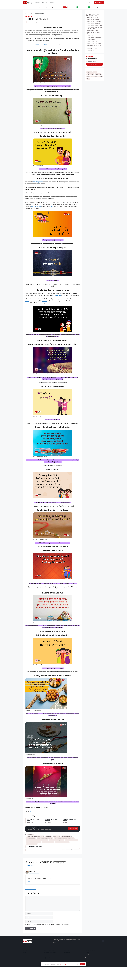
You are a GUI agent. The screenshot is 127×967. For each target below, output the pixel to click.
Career (100, 76)
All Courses (46, 956)
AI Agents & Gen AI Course (58, 7)
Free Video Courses (89, 956)
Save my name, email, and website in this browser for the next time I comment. (48, 924)
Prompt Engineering (97, 7)
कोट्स (65, 202)
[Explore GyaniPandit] (92, 2)
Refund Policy (25, 960)
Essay (88, 78)
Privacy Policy (25, 958)
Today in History (90, 74)
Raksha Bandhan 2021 (30, 838)
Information (89, 76)
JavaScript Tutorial (89, 954)
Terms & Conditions (27, 956)
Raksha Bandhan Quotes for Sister (33, 841)
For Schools (66, 954)
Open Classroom (67, 950)
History (94, 72)
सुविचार (45, 44)
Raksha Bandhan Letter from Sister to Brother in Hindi (37, 840)
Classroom (44, 2)
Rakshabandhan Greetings (31, 843)
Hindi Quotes (31, 13)
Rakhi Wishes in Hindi (91, 50)
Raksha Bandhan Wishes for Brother (95, 43)
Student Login (67, 952)
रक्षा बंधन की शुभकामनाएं (36, 206)
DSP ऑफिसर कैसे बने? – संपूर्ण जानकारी (35, 846)
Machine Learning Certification (50, 952)
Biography (89, 72)
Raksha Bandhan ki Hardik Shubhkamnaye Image (64, 838)
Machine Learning (36, 7)
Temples (95, 76)
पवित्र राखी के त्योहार (56, 295)
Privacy (92, 965)
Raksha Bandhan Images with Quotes (44, 838)
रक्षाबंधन (37, 44)
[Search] (89, 2)
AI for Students (73, 7)
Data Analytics (45, 7)
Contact (24, 952)
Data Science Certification (49, 950)
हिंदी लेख (86, 958)
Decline (76, 964)
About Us (25, 950)
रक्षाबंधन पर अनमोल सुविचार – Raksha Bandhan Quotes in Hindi (92, 15)
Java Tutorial (87, 952)
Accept (82, 964)
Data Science (26, 7)
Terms (96, 965)
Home (26, 13)
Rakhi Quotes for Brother (92, 30)
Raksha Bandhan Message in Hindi (57, 840)
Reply (29, 881)
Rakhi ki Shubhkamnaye (92, 48)
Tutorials (51, 2)
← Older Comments (30, 865)
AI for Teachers (85, 7)
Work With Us (26, 954)
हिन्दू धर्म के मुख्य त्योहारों (38, 181)
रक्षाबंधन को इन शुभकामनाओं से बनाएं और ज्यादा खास (70, 849)
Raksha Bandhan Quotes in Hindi (62, 841)
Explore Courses (99, 2)
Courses (37, 2)
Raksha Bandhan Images (92, 17)
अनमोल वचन (44, 301)
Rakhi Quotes (90, 35)
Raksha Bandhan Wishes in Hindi (94, 21)
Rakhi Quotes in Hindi (66, 836)
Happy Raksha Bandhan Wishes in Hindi (36, 836)
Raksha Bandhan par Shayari (71, 840)
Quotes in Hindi (56, 836)
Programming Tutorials (90, 950)
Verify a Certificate (47, 958)
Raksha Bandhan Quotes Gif (48, 841)
